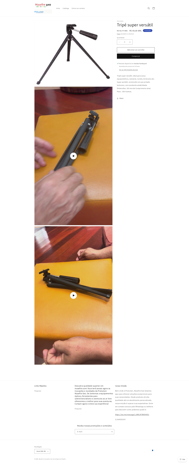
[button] (148, 8)
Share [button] (121, 98)
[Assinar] (111, 431)
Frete (118, 34)
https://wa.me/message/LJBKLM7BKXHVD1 (132, 414)
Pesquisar (37, 391)
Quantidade (120, 38)
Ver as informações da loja (128, 70)
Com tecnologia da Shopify (58, 459)
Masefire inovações (44, 459)
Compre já (136, 56)
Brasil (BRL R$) (41, 451)
